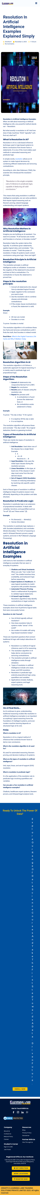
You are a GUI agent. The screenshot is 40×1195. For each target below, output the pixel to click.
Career (6, 1139)
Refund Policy (8, 1136)
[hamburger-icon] (36, 3)
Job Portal (7, 1149)
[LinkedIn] (22, 1112)
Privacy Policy (26, 1133)
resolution (19, 159)
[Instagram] (18, 1112)
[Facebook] (13, 1112)
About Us (7, 1131)
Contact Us (7, 1134)
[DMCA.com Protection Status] (13, 1118)
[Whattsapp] (27, 1112)
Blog (23, 1130)
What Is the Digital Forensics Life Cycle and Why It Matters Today (19, 337)
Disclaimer (25, 1135)
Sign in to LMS (8, 1147)
